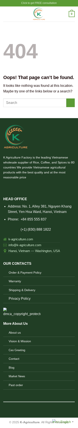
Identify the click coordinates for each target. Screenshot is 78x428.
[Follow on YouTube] (32, 187)
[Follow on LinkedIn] (27, 187)
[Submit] (70, 102)
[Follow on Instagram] (11, 187)
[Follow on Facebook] (6, 187)
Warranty (15, 281)
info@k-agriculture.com (24, 245)
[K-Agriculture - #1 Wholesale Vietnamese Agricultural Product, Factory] (39, 14)
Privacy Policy (20, 298)
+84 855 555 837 (34, 219)
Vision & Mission (20, 341)
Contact (14, 358)
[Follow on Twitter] (16, 187)
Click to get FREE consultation (39, 3)
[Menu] (5, 14)
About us (15, 332)
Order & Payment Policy (25, 272)
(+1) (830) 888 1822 (27, 229)
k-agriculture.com (20, 239)
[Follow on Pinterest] (21, 187)
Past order (16, 385)
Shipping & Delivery (22, 290)
